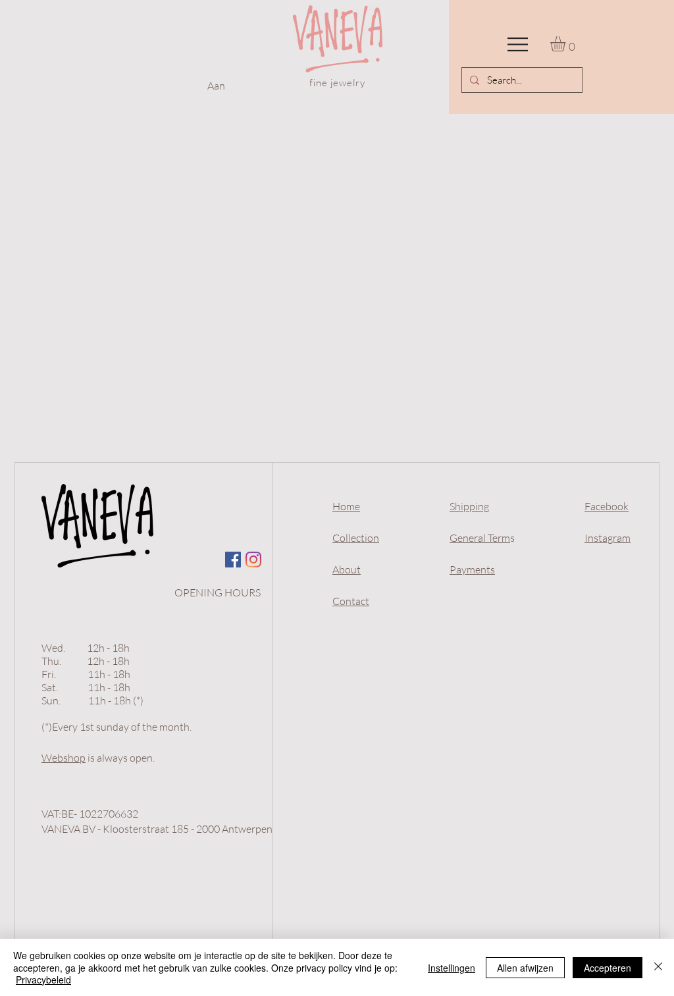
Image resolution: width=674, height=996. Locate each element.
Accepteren (607, 967)
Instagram (607, 537)
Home (346, 506)
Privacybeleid (43, 979)
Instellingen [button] (451, 967)
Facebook (606, 506)
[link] (566, 43)
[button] (517, 44)
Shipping (469, 506)
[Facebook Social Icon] (233, 559)
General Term (480, 537)
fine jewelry (337, 82)
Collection (355, 537)
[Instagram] (253, 559)
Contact (350, 601)
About (346, 569)
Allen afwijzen (525, 967)
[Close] (658, 967)
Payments (472, 569)
